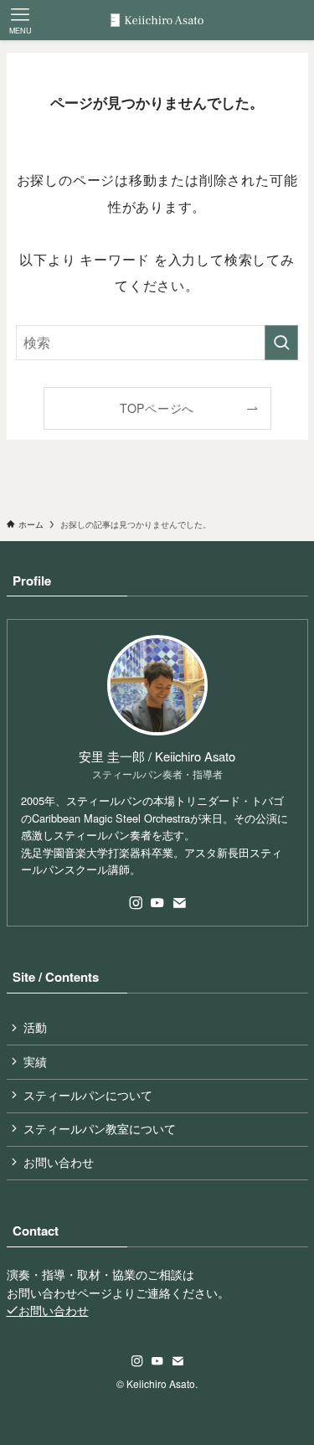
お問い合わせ (58, 1162)
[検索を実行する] (281, 342)
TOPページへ (157, 408)
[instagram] (135, 903)
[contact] (179, 903)
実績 (35, 1062)
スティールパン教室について (99, 1129)
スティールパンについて (87, 1095)
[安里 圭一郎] (156, 20)
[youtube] (157, 903)
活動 (35, 1027)
